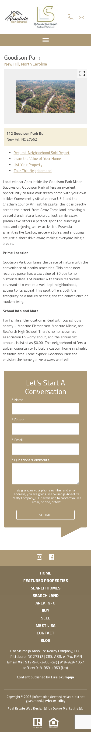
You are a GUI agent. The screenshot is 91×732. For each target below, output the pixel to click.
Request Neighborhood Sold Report (42, 152)
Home (45, 573)
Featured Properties (45, 580)
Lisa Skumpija (62, 677)
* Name (18, 400)
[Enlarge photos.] (82, 73)
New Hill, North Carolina (25, 64)
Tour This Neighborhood (33, 170)
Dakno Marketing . (68, 708)
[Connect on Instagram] (39, 558)
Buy (45, 610)
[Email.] (81, 17)
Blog (45, 640)
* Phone (18, 419)
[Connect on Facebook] (51, 558)
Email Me (15, 662)
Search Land (46, 595)
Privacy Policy (55, 700)
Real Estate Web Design (25, 708)
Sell (45, 618)
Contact (45, 633)
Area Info (45, 603)
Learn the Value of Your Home (37, 158)
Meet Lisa (46, 625)
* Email (17, 440)
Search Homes (45, 588)
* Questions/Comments (30, 460)
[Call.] (70, 17)
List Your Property (28, 164)
